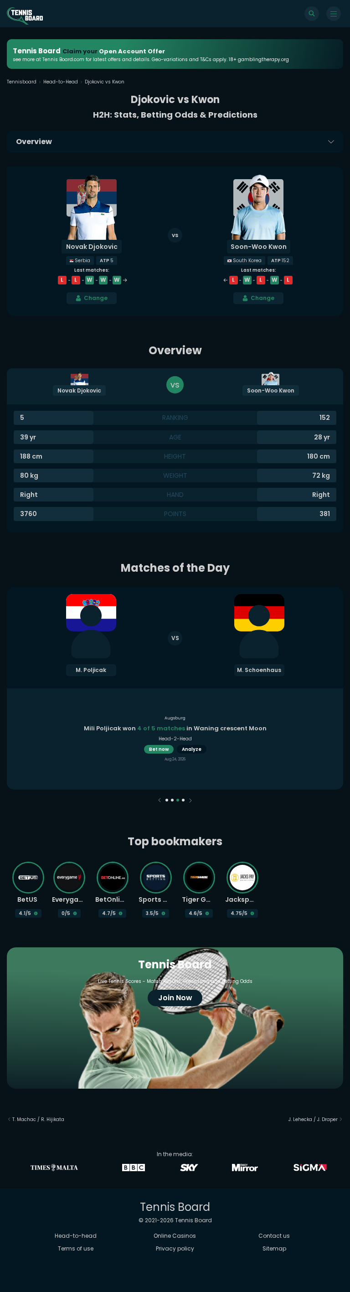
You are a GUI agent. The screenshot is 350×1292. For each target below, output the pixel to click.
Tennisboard (21, 81)
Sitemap (274, 1248)
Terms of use (75, 1248)
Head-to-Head (60, 81)
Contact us (274, 1236)
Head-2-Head (175, 738)
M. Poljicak (91, 670)
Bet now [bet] (159, 749)
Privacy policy (175, 1248)
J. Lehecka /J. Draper (313, 1119)
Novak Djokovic (92, 246)
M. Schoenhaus (259, 670)
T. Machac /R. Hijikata (38, 1119)
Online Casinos (175, 1236)
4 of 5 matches (161, 728)
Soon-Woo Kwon (259, 246)
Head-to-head (76, 1236)
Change (96, 298)
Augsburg (175, 718)
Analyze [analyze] (191, 749)
